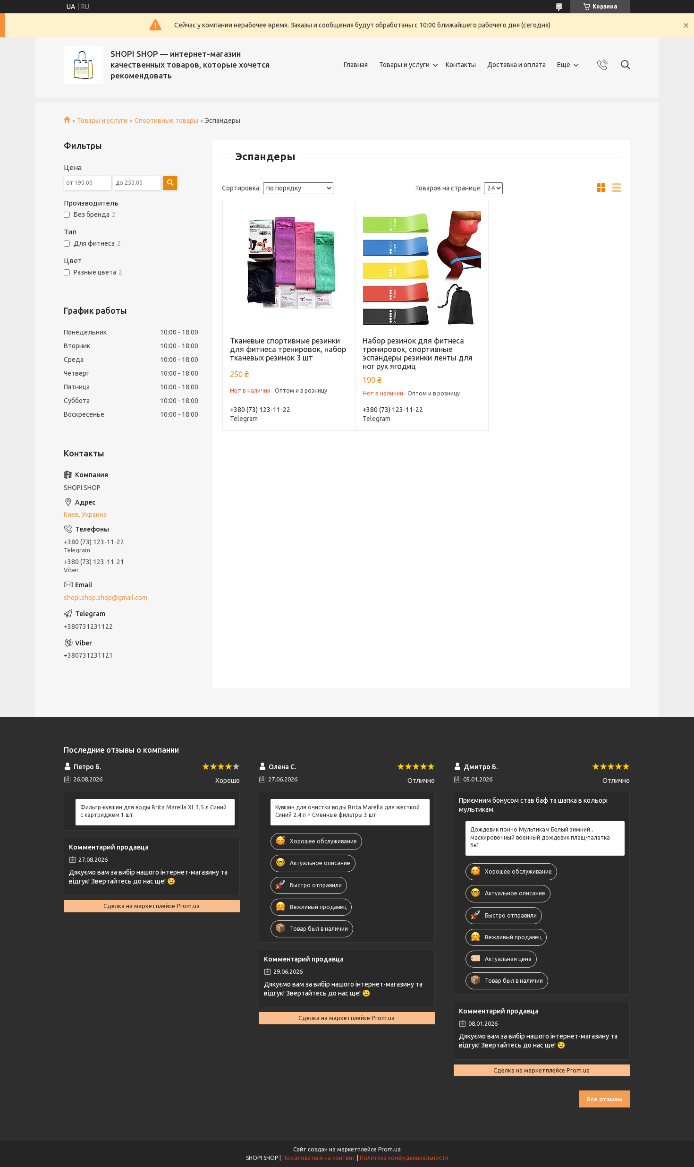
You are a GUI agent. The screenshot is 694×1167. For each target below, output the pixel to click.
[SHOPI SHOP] (83, 65)
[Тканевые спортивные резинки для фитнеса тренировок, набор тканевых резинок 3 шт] (289, 267)
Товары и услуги (404, 65)
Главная (356, 65)
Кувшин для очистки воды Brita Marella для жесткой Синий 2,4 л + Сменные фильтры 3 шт (347, 811)
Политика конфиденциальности (404, 1158)
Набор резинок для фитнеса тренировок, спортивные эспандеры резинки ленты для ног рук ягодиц (418, 353)
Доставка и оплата (516, 65)
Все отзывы (604, 1099)
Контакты (461, 65)
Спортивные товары (166, 120)
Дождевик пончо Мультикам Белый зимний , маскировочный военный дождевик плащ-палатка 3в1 (540, 837)
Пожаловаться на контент (318, 1158)
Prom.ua (389, 1149)
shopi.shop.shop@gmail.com (105, 597)
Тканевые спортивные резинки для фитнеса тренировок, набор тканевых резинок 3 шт (288, 349)
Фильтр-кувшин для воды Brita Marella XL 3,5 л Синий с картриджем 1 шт (153, 811)
